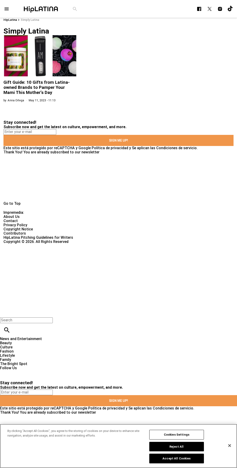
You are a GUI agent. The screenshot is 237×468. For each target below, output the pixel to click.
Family (5, 359)
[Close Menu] (5, 312)
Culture (6, 347)
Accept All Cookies (176, 458)
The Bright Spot (13, 364)
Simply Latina (30, 20)
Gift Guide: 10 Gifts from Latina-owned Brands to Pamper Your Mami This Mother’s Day (36, 87)
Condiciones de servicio (176, 148)
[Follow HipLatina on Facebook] (199, 9)
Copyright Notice (18, 229)
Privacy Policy (15, 225)
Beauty (6, 343)
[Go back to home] (97, 260)
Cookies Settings (176, 434)
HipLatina (10, 20)
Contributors (14, 233)
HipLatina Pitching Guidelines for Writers (38, 237)
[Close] (230, 445)
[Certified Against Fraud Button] (20, 246)
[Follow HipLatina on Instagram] (220, 9)
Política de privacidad (110, 148)
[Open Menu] (6, 9)
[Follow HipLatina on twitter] (209, 9)
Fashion (7, 351)
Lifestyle (7, 355)
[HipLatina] (41, 9)
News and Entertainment (21, 339)
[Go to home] (118, 177)
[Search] (75, 9)
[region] (118, 446)
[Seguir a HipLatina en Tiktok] (230, 9)
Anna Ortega (16, 100)
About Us (11, 216)
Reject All (176, 446)
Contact (10, 221)
